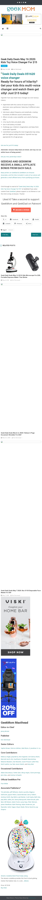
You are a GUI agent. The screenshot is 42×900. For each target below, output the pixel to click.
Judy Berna (14, 757)
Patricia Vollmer (16, 748)
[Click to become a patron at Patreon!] (21, 210)
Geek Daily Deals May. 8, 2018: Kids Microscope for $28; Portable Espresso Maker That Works (20, 276)
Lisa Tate (12, 764)
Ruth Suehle (5, 764)
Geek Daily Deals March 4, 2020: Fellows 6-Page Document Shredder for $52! (18, 434)
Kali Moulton (17, 762)
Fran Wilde (4, 783)
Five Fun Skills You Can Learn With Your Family (37, 235)
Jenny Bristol (5, 731)
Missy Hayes (25, 773)
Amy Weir (31, 764)
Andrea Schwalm (16, 775)
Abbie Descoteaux (7, 773)
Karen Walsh (20, 764)
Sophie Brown (5, 748)
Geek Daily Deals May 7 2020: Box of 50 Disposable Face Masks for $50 (21, 591)
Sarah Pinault (26, 762)
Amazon (10, 230)
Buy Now (4, 888)
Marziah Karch (5, 759)
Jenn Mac (4, 775)
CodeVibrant (32, 898)
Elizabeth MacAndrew (28, 759)
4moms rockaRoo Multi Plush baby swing (14, 876)
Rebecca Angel (5, 757)
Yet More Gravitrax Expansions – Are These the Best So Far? (7, 235)
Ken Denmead (17, 69)
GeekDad (4, 66)
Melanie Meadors (6, 762)
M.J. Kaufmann (16, 759)
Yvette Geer (17, 773)
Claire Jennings (35, 773)
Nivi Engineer (23, 757)
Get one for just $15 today (9, 145)
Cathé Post (34, 762)
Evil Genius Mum (33, 757)
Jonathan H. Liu (36, 748)
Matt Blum (25, 748)
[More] (26, 881)
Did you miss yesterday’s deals (11, 157)
